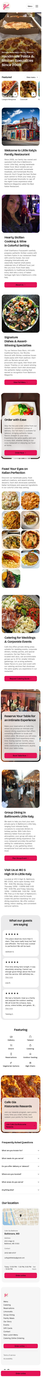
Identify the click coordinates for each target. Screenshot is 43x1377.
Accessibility (8, 1359)
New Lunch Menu (11, 1335)
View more (9, 977)
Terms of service (9, 1355)
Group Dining (9, 1315)
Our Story (8, 1321)
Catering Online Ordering (14, 1338)
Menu (30, 6)
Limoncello (8, 1311)
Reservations (9, 1308)
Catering (7, 1305)
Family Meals (9, 1318)
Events (6, 1325)
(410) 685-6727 (10, 1253)
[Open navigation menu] (37, 6)
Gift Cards (8, 1328)
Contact (7, 1331)
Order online (21, 1275)
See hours (34, 1268)
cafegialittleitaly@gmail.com (14, 1258)
